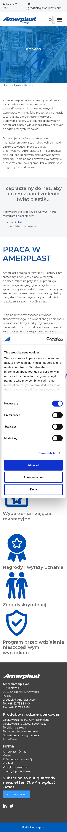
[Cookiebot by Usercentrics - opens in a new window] (47, 339)
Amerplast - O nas (14, 751)
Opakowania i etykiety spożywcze (25, 723)
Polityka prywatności (16, 767)
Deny (33, 489)
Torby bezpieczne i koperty (20, 731)
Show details (47, 453)
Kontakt (8, 763)
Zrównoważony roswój (17, 759)
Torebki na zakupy (14, 727)
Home (7, 85)
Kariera (7, 755)
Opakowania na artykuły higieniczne (26, 719)
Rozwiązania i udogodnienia (21, 735)
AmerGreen (10, 739)
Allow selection (34, 477)
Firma (17, 85)
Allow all (33, 465)
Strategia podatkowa (16, 771)
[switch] (57, 415)
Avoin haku (17, 222)
